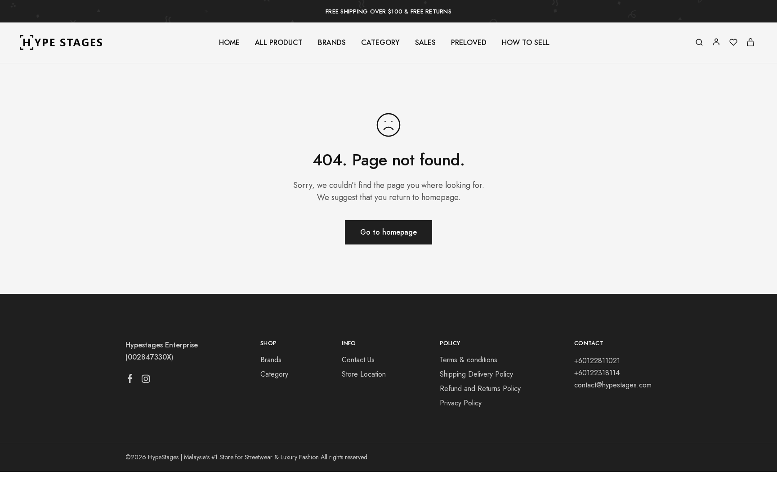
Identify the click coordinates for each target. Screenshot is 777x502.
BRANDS (332, 43)
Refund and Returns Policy (480, 388)
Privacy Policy (461, 403)
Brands (270, 360)
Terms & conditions (468, 360)
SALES (425, 43)
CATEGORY (380, 43)
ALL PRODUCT (279, 43)
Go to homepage (388, 232)
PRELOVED (469, 43)
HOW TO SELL (525, 43)
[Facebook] (130, 380)
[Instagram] (146, 380)
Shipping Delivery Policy (476, 374)
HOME (229, 43)
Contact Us (358, 360)
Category (274, 374)
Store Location (364, 374)
